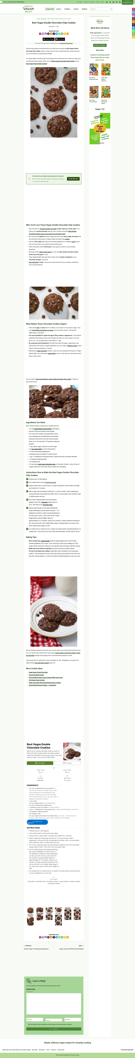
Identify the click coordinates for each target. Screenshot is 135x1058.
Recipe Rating (30, 989)
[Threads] (54, 34)
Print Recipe (60, 39)
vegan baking (52, 353)
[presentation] (94, 69)
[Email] (62, 34)
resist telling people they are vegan (42, 330)
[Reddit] (119, 2)
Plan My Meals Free (73, 178)
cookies (67, 239)
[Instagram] (113, 2)
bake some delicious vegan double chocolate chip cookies (53, 379)
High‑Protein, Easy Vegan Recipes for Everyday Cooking (16, 1049)
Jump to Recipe (49, 39)
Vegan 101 (100, 109)
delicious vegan (72, 345)
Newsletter (21, 2)
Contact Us (53, 1049)
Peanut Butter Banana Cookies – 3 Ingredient (42, 685)
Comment (30, 991)
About (97, 2)
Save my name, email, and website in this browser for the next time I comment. (50, 1024)
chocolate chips (48, 505)
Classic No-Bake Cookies (36, 675)
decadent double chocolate (48, 229)
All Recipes (35, 1049)
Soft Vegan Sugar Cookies (37, 680)
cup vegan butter (36, 449)
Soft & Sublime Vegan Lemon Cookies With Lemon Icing (46, 677)
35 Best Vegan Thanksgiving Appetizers (36, 947)
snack (73, 241)
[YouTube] (106, 2)
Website (67, 1019)
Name (29, 1019)
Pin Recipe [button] (68, 763)
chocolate (44, 502)
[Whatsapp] (59, 34)
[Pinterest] (110, 2)
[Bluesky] (56, 34)
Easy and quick (33, 262)
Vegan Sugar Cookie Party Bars (38, 672)
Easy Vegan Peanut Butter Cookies (36, 63)
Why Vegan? (80, 2)
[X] (48, 34)
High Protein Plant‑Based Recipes (104, 102)
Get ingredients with (37, 821)
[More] (67, 34)
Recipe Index (50, 9)
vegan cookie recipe (45, 252)
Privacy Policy (75, 1055)
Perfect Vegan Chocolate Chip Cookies (62, 61)
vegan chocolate (42, 351)
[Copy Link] (65, 34)
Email (48, 1020)
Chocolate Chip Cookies (42, 663)
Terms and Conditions (63, 1055)
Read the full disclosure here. (66, 43)
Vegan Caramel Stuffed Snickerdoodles (71, 947)
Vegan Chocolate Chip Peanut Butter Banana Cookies (45, 682)
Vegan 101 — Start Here (89, 2)
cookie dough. (45, 541)
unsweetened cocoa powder (42, 429)
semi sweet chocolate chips (46, 464)
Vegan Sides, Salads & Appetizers (104, 79)
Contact (102, 2)
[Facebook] (116, 2)
